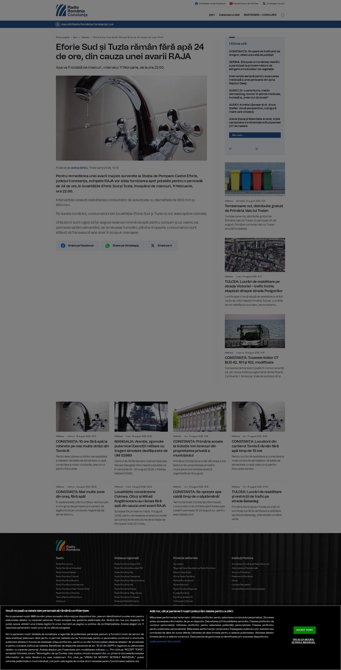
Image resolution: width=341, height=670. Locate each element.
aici (107, 650)
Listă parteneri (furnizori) (165, 641)
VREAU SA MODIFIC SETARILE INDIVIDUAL (303, 641)
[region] (170, 637)
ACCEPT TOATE (304, 630)
